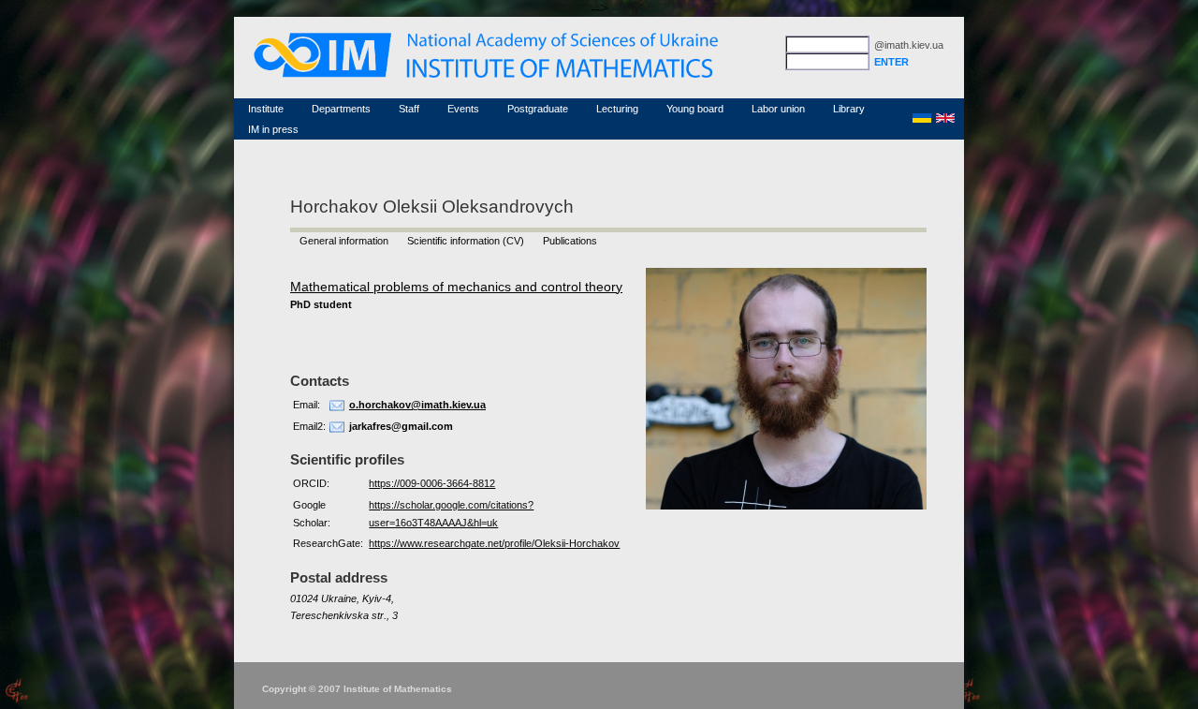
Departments (341, 108)
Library (849, 108)
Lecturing (617, 108)
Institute (266, 108)
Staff (409, 108)
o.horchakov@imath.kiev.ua (417, 404)
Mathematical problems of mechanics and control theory (456, 286)
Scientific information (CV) (465, 240)
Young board (694, 108)
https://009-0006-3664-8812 (432, 483)
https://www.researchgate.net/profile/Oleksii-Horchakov (494, 543)
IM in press (273, 129)
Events (463, 108)
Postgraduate (537, 108)
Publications (570, 240)
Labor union (778, 108)
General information (344, 240)
